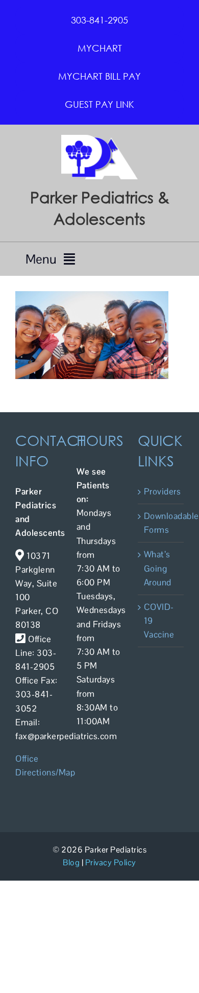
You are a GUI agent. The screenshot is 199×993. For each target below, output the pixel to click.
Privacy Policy (110, 862)
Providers (161, 491)
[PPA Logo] (99, 139)
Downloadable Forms (161, 522)
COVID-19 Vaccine (159, 620)
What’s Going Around (157, 568)
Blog (71, 862)
